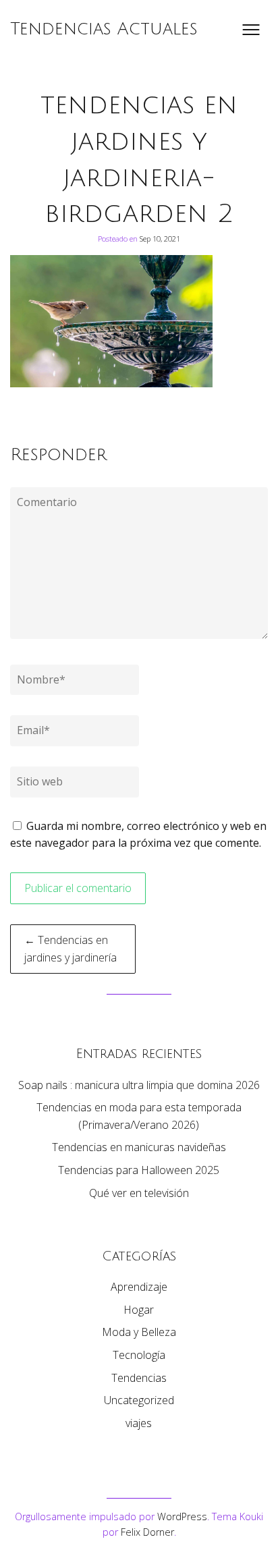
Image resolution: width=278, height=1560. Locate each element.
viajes (139, 1423)
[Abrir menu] (251, 30)
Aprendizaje (139, 1286)
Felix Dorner (147, 1532)
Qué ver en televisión (139, 1193)
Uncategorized (139, 1400)
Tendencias (139, 1377)
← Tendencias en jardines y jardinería (70, 948)
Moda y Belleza (139, 1332)
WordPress (182, 1516)
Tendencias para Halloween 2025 (138, 1170)
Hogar (138, 1309)
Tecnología (139, 1354)
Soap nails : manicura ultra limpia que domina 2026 (139, 1085)
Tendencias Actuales (104, 29)
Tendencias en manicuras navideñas (139, 1147)
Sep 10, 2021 (160, 238)
